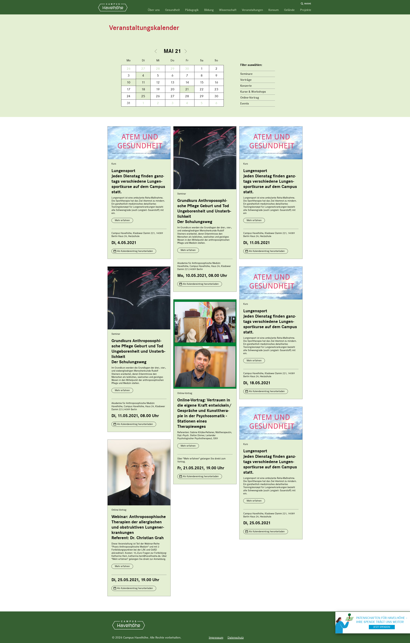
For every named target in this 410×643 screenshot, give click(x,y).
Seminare (246, 74)
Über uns (154, 10)
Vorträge (246, 80)
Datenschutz (236, 637)
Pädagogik (192, 10)
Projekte (305, 10)
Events (244, 103)
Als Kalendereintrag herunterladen (135, 251)
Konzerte (246, 85)
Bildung (209, 10)
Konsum (273, 10)
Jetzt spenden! (381, 627)
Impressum (216, 637)
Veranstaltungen (252, 10)
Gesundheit (172, 10)
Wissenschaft (227, 10)
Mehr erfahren (122, 220)
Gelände (289, 10)
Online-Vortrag (249, 97)
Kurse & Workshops (253, 91)
